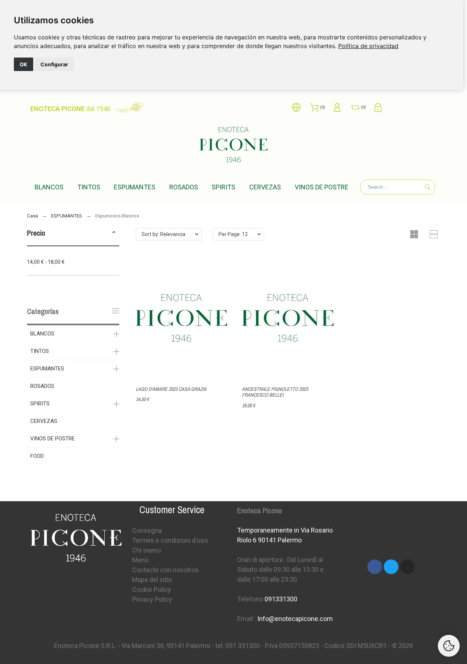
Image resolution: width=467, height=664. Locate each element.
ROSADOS (42, 386)
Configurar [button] (54, 64)
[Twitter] (391, 566)
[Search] (427, 187)
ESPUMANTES (47, 368)
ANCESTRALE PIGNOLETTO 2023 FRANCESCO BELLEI (275, 392)
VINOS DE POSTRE (52, 438)
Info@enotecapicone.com (295, 618)
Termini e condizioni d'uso (170, 540)
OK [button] (23, 64)
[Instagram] (407, 566)
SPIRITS (40, 403)
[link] (368, 46)
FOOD (37, 456)
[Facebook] (374, 566)
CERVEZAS (43, 421)
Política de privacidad (368, 46)
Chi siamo (146, 550)
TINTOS (39, 351)
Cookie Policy (151, 589)
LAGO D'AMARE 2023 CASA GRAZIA (171, 389)
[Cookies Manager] (449, 646)
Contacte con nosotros (165, 570)
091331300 (281, 599)
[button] (113, 233)
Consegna (147, 530)
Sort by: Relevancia (163, 234)
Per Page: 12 (233, 234)
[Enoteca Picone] (233, 146)
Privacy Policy (152, 599)
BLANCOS (42, 333)
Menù (140, 560)
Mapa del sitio (152, 580)
